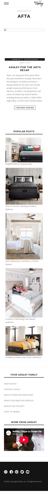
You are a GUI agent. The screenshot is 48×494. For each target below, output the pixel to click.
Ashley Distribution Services (18, 400)
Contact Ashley (12, 389)
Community (17, 59)
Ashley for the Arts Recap (25, 69)
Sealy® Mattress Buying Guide (18, 164)
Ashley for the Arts (14, 406)
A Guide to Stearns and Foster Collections (23, 357)
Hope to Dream (11, 411)
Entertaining (31, 59)
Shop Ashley (10, 383)
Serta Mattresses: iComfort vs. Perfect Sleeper (22, 262)
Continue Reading (25, 108)
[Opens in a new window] (5, 472)
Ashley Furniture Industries (18, 395)
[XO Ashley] (39, 3)
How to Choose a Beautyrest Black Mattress (20, 208)
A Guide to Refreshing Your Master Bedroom (20, 320)
